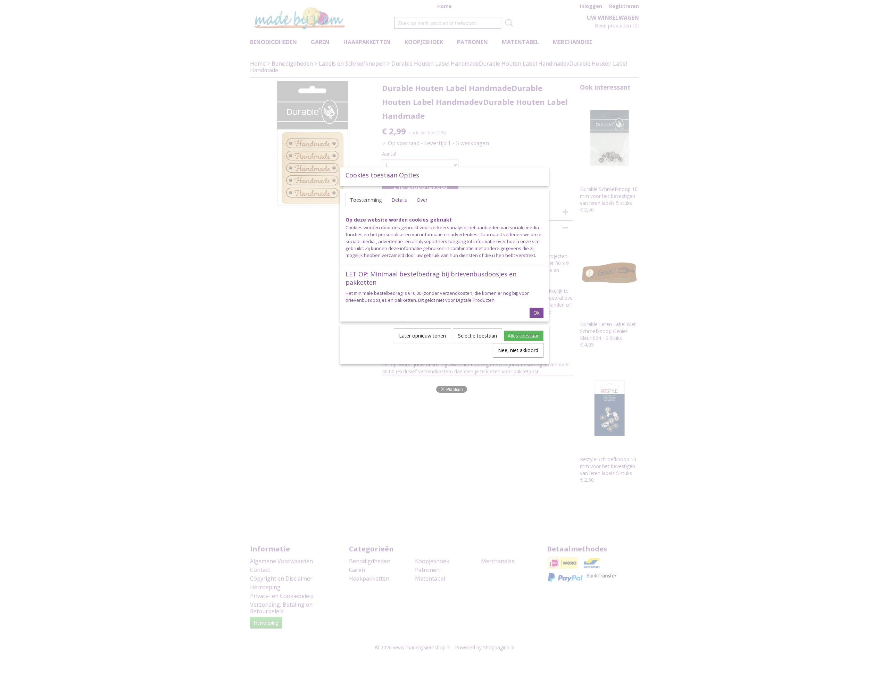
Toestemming (366, 200)
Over (422, 200)
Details (399, 200)
